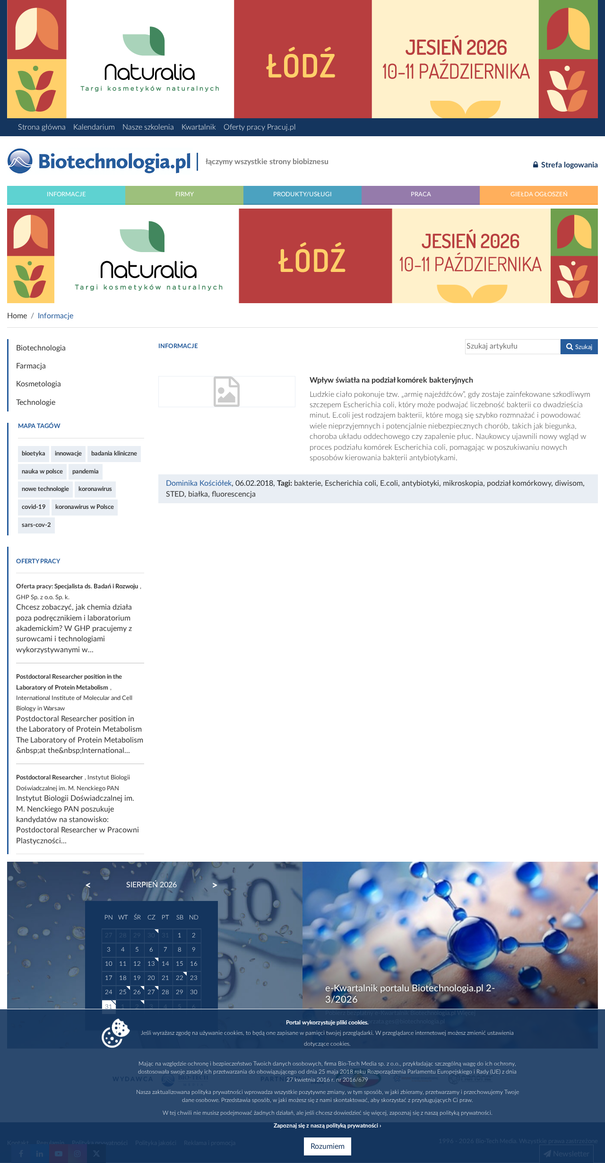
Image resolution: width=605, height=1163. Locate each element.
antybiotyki (420, 483)
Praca (421, 194)
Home (17, 316)
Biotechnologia (41, 348)
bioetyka (33, 453)
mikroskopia (463, 483)
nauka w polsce (42, 471)
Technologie (35, 402)
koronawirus (95, 489)
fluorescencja (234, 494)
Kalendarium (94, 127)
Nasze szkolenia (148, 127)
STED (175, 494)
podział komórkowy (519, 483)
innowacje (68, 453)
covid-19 (34, 507)
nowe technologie (45, 489)
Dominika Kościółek (199, 483)
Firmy (184, 194)
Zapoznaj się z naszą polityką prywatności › (327, 1125)
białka (198, 494)
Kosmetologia (38, 384)
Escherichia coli (350, 483)
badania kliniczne (114, 453)
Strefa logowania (568, 165)
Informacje (66, 194)
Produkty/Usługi (302, 194)
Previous (92, 885)
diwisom (569, 483)
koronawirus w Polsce (84, 507)
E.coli (389, 483)
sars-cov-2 (36, 525)
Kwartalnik (199, 127)
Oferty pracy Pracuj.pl (260, 127)
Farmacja (31, 366)
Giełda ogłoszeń (539, 194)
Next (210, 885)
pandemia (85, 471)
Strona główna (42, 127)
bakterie (307, 483)
